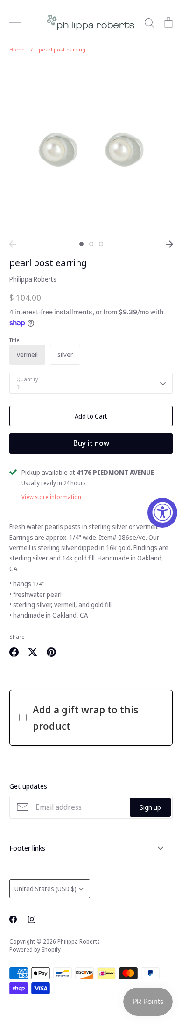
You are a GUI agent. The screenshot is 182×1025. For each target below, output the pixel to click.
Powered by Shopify (35, 949)
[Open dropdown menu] (160, 847)
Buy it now (91, 443)
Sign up (150, 807)
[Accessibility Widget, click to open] (162, 513)
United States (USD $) (45, 888)
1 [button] (81, 244)
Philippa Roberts (32, 279)
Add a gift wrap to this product (85, 717)
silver (65, 354)
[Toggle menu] (15, 22)
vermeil (27, 354)
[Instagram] (31, 919)
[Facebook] (13, 919)
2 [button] (91, 244)
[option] (91, 150)
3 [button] (101, 244)
